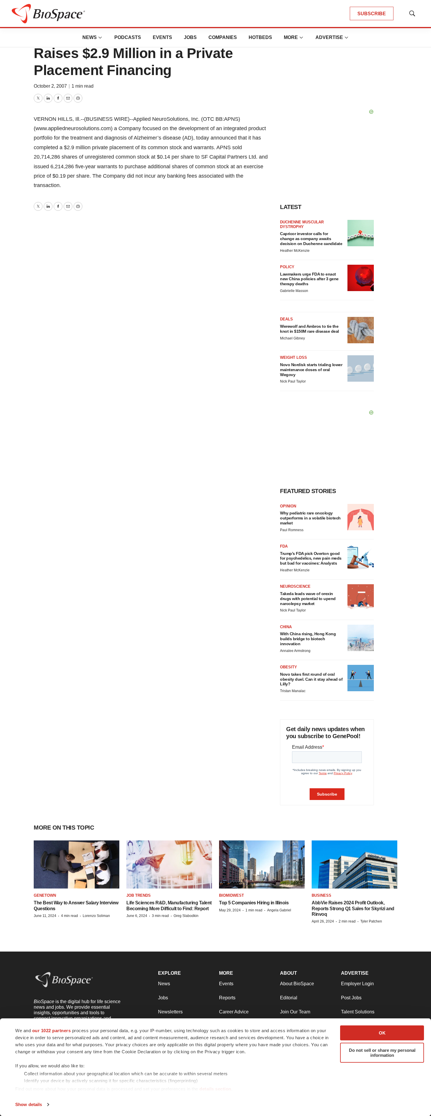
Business (321, 895)
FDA (284, 546)
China (286, 627)
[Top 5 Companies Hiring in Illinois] (262, 864)
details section (215, 1088)
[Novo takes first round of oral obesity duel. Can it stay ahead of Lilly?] (360, 678)
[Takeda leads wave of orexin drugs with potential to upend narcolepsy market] (360, 597)
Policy (287, 267)
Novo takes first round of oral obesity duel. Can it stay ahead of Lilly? (311, 679)
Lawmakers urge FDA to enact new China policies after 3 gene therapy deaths (309, 279)
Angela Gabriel (279, 910)
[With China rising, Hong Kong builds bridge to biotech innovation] (360, 638)
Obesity (288, 667)
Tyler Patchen (371, 921)
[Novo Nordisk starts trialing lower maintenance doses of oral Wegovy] (360, 368)
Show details (28, 1104)
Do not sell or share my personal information (382, 1053)
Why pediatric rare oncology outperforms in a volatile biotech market (310, 518)
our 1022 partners (51, 1030)
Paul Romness (291, 530)
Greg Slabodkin (186, 916)
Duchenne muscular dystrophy (302, 224)
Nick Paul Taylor (293, 381)
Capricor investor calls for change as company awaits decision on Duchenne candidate (311, 238)
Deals (286, 319)
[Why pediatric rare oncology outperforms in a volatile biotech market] (360, 517)
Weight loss (293, 357)
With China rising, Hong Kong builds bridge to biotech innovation (308, 638)
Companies (222, 37)
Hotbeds (260, 37)
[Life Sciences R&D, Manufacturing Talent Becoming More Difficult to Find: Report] (169, 864)
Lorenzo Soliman (96, 916)
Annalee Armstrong (295, 651)
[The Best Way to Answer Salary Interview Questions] (76, 864)
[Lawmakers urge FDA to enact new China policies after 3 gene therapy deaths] (360, 278)
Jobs (190, 37)
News (89, 37)
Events (162, 37)
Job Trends (138, 895)
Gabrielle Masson (294, 291)
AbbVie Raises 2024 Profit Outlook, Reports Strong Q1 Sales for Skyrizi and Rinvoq (353, 908)
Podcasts (127, 37)
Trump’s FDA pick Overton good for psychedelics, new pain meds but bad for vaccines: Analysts (311, 558)
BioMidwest (231, 895)
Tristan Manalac (293, 691)
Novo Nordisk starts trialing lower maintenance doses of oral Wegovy (311, 369)
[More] (100, 37)
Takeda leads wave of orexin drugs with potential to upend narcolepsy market (308, 598)
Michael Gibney (292, 338)
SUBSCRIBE (371, 13)
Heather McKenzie (295, 251)
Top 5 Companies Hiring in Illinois (254, 902)
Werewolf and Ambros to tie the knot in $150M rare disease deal (309, 329)
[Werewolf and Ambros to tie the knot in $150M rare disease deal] (360, 330)
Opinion (288, 506)
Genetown (45, 895)
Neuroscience (295, 586)
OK (382, 1032)
